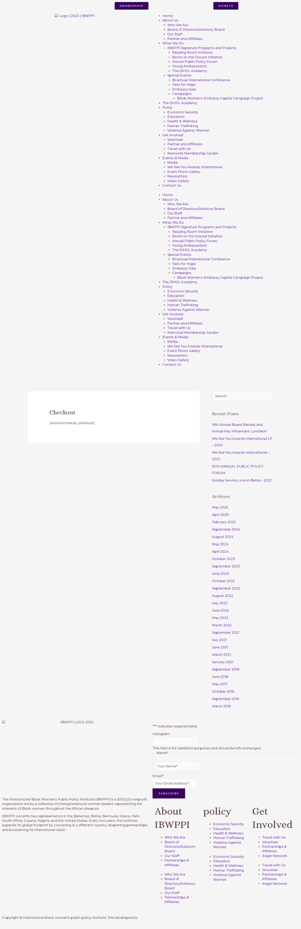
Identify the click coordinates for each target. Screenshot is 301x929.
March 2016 (221, 706)
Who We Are (177, 25)
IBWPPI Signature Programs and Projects (201, 48)
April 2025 (220, 515)
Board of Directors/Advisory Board (196, 30)
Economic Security (182, 112)
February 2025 (224, 522)
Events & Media (175, 158)
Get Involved (172, 135)
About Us (170, 20)
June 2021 (220, 647)
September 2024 (226, 529)
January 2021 (222, 662)
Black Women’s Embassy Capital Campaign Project (220, 98)
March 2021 (221, 655)
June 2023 (220, 574)
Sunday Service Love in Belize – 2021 (241, 480)
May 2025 (220, 507)
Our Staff (174, 34)
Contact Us (171, 185)
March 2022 (222, 625)
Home (167, 16)
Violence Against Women (188, 130)
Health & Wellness (182, 121)
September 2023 (226, 566)
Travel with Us (179, 149)
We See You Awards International (194, 167)
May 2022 (220, 618)
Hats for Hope (184, 85)
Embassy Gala (184, 89)
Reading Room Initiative (192, 52)
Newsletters (177, 176)
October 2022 (223, 581)
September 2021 (225, 633)
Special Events (179, 75)
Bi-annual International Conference (201, 80)
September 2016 (225, 699)
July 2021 (219, 640)
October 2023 (223, 559)
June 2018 (220, 677)
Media (172, 163)
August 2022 (222, 596)
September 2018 (225, 669)
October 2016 (223, 691)
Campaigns (181, 94)
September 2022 (226, 588)
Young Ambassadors (189, 66)
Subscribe (169, 793)
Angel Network (274, 856)
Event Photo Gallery (183, 172)
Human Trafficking (182, 126)
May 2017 (219, 684)
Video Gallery (178, 181)
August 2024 (222, 537)
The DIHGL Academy (189, 71)
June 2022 (220, 610)
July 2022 (219, 603)
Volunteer (175, 140)
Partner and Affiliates (185, 39)
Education (175, 117)
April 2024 (220, 552)
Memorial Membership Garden (192, 153)
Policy (167, 107)
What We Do (173, 43)
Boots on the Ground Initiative (197, 57)
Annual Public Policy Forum (194, 62)
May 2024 (220, 544)
